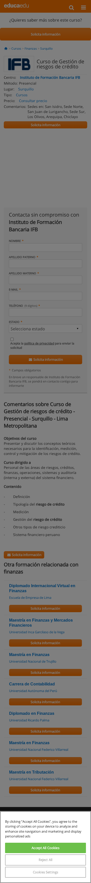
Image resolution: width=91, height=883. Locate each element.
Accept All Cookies (45, 848)
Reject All (45, 859)
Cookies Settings (45, 872)
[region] (45, 847)
